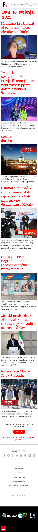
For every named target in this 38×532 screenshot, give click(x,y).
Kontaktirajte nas (19, 477)
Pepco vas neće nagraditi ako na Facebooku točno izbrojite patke (14, 262)
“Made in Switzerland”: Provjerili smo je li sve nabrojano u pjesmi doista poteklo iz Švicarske (18, 82)
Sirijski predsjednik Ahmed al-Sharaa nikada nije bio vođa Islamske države (17, 321)
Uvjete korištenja (23, 437)
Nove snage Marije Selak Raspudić (15, 373)
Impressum (19, 468)
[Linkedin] (29, 455)
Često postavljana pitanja (19, 485)
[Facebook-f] (11, 4)
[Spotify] (35, 4)
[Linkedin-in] (32, 4)
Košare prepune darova (13, 138)
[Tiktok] (25, 4)
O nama (19, 473)
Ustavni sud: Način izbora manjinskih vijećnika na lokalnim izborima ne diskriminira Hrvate (18, 196)
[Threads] (28, 4)
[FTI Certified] (32, 516)
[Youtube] (21, 4)
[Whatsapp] (18, 4)
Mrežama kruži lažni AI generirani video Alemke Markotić (17, 27)
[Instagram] (15, 4)
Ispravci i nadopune (19, 481)
